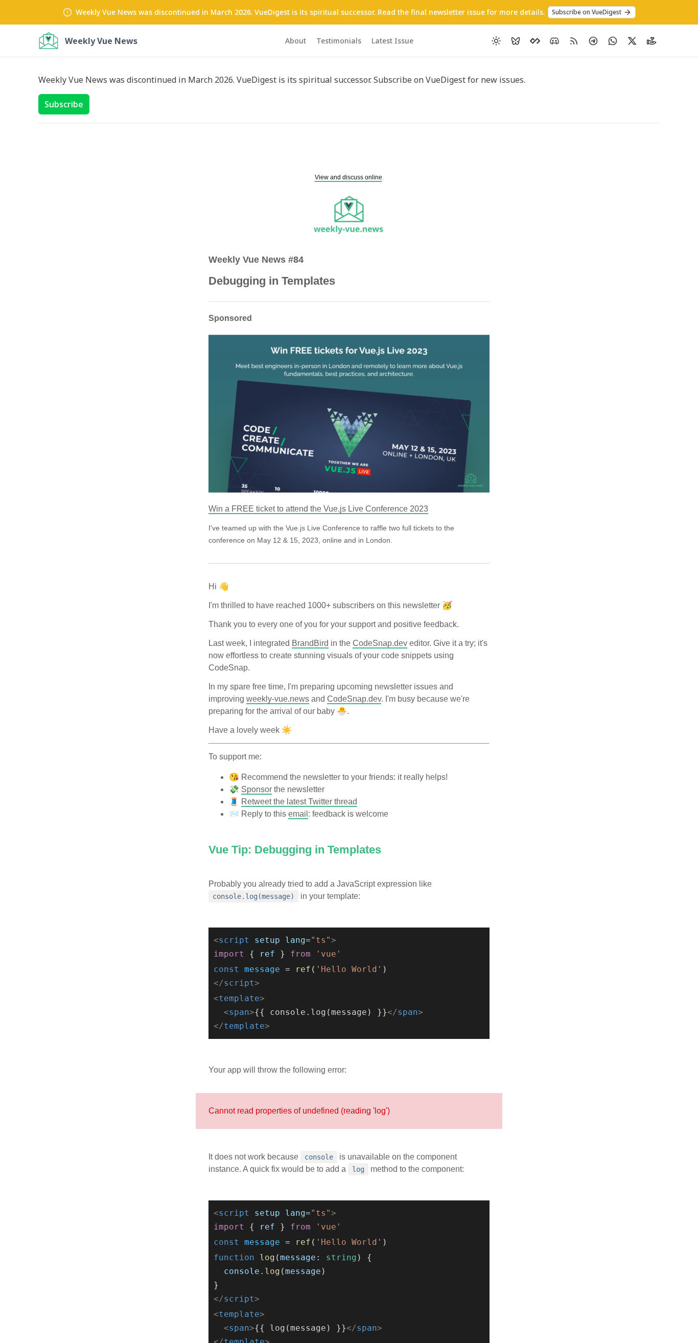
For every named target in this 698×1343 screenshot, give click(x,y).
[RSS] (574, 41)
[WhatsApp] (612, 41)
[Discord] (554, 41)
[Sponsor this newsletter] (651, 41)
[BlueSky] (515, 41)
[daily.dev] (535, 41)
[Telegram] (593, 41)
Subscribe (63, 104)
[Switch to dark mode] (496, 41)
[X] (632, 41)
